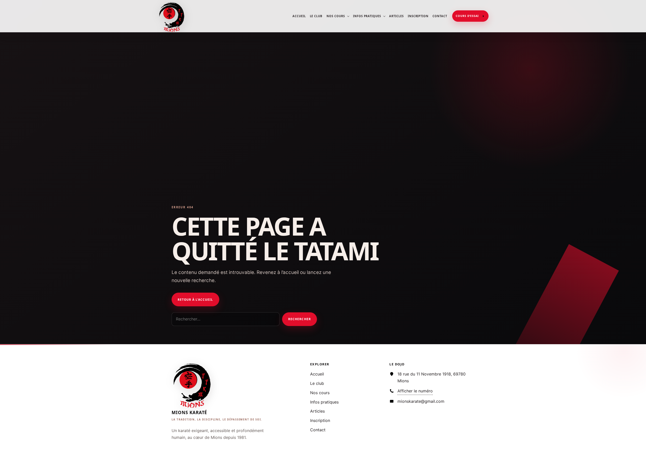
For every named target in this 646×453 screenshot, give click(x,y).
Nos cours (336, 16)
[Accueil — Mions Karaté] (172, 16)
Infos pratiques (367, 16)
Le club (316, 16)
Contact (440, 16)
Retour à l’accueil (195, 299)
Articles (396, 16)
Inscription (418, 16)
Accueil (299, 16)
